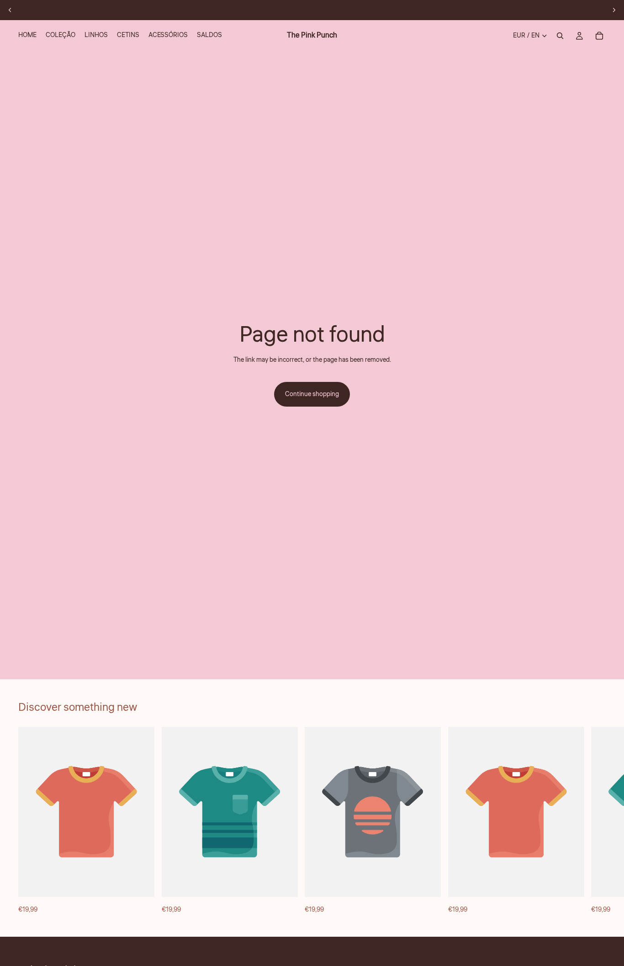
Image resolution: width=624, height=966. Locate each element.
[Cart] (599, 36)
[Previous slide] (10, 10)
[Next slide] (614, 10)
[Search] (560, 36)
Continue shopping (312, 394)
